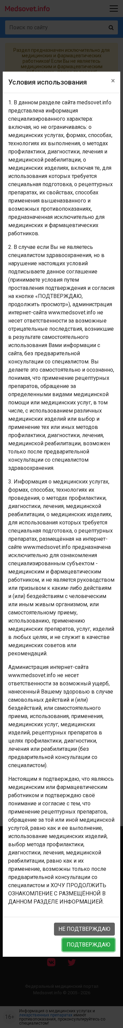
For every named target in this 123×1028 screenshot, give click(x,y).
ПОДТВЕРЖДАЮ (88, 944)
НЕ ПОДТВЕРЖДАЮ (84, 929)
